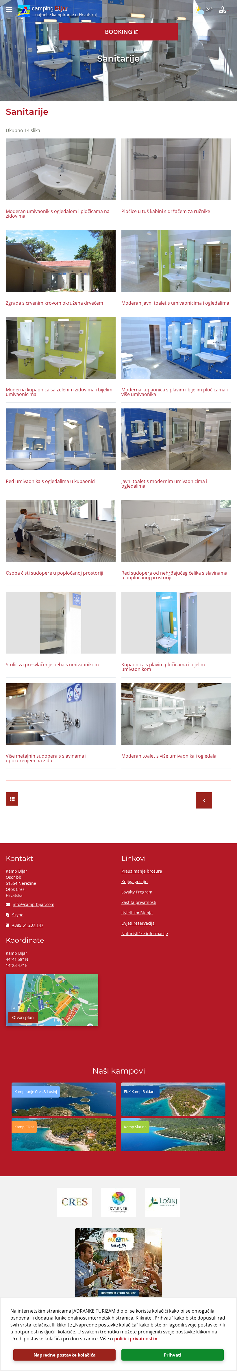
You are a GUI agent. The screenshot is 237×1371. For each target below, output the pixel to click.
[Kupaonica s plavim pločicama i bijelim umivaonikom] (176, 623)
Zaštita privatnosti (138, 902)
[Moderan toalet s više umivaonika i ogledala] (176, 714)
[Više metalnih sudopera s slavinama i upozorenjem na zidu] (61, 714)
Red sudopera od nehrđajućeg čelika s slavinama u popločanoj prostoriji (174, 575)
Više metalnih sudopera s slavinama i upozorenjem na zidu (46, 758)
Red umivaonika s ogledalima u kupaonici (50, 481)
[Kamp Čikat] (64, 1149)
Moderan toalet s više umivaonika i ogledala (168, 756)
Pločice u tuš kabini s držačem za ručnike (165, 211)
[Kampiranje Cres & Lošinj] (64, 1114)
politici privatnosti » (136, 1338)
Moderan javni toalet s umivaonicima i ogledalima (175, 303)
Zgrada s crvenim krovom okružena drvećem (54, 303)
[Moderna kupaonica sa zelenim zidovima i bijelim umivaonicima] (61, 348)
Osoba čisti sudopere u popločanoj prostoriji (54, 573)
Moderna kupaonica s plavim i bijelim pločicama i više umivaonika (174, 391)
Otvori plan (23, 1017)
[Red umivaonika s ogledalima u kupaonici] (61, 439)
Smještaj (204, 800)
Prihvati (173, 1355)
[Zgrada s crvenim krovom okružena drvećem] (61, 261)
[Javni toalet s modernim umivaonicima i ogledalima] (176, 439)
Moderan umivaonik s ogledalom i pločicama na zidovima (58, 213)
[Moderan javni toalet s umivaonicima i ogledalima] (176, 261)
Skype (17, 914)
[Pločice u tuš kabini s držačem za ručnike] (176, 169)
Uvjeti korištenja (137, 912)
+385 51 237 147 (27, 925)
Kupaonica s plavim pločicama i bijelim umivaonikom (163, 666)
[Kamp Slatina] (173, 1149)
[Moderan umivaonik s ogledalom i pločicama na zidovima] (61, 169)
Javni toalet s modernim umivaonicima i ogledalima (164, 483)
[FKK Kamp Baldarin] (173, 1114)
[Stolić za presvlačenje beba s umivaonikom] (61, 623)
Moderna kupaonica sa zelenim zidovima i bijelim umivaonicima (59, 391)
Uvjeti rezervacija (138, 923)
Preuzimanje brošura (141, 871)
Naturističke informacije (144, 933)
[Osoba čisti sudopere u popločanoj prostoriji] (61, 531)
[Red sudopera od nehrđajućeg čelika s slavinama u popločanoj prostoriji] (176, 531)
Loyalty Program (136, 892)
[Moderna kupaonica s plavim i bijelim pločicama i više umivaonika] (176, 348)
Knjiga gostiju (134, 881)
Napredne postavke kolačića (65, 1355)
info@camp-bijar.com (33, 904)
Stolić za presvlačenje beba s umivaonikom (52, 664)
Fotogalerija (12, 799)
